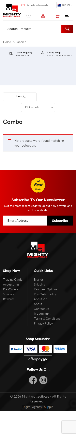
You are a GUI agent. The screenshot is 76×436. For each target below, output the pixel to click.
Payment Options (45, 289)
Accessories (11, 284)
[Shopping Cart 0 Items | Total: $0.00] (58, 16)
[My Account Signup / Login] (43, 16)
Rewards (9, 299)
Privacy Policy (43, 324)
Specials (8, 294)
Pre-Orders (10, 289)
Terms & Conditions (47, 319)
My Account (42, 314)
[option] (20, 54)
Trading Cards (12, 280)
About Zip (40, 299)
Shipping (39, 284)
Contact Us (41, 309)
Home (7, 41)
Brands (39, 280)
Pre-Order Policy (45, 294)
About (38, 304)
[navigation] (64, 5)
